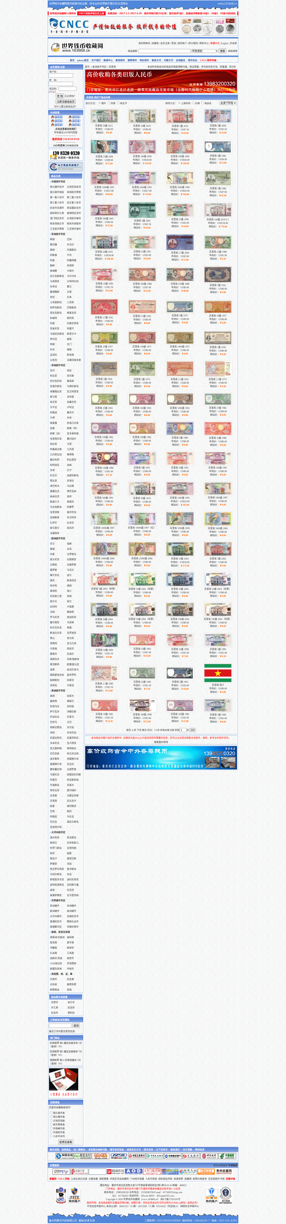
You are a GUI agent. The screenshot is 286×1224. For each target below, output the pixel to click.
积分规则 (193, 43)
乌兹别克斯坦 (57, 334)
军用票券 (71, 963)
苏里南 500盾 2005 (104, 218)
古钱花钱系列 (74, 187)
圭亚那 (53, 795)
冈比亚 (53, 444)
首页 (72, 60)
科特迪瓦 (54, 465)
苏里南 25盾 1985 (142, 682)
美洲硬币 (71, 911)
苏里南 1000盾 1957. (180, 346)
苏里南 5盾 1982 (218, 156)
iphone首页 (83, 60)
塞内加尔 (71, 438)
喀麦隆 (53, 423)
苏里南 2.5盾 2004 (180, 252)
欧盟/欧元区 (73, 664)
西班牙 (70, 648)
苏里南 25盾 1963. (104, 408)
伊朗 (52, 344)
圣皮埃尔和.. (56, 827)
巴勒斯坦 (71, 307)
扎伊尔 (53, 522)
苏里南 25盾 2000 (104, 156)
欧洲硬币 (54, 911)
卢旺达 (70, 407)
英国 (69, 596)
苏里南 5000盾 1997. (218, 497)
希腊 (69, 627)
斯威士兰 (54, 501)
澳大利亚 (54, 837)
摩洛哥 (70, 381)
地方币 (71, 1002)
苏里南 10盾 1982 (104, 714)
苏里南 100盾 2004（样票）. (218, 619)
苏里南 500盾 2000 (180, 156)
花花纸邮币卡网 (216, 1179)
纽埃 (52, 890)
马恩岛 (70, 685)
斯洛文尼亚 (56, 633)
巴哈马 (53, 722)
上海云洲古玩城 (79, 1179)
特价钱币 (144, 60)
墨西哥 (53, 701)
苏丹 (52, 370)
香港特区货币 (74, 213)
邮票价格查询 (200, 1179)
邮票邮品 (54, 989)
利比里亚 (71, 459)
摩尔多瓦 (54, 575)
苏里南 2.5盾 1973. (218, 379)
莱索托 (70, 501)
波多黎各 (54, 759)
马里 (69, 444)
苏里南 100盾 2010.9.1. (218, 219)
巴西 (52, 811)
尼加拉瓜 (54, 717)
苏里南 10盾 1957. (218, 315)
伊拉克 (53, 339)
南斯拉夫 (54, 659)
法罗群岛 (71, 554)
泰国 (52, 250)
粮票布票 (71, 984)
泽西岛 (53, 685)
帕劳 (52, 853)
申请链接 (232, 1165)
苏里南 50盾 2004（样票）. (142, 619)
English (224, 43)
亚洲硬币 (54, 905)
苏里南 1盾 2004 (142, 220)
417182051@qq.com (172, 1192)
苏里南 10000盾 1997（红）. (142, 527)
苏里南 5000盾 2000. (218, 528)
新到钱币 (120, 60)
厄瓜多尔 (71, 801)
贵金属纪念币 (74, 208)
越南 (69, 339)
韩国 (52, 239)
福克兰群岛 (73, 822)
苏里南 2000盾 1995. (142, 187)
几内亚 (70, 449)
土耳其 (70, 302)
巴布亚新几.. (73, 843)
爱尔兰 (53, 601)
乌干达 (53, 407)
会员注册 (165, 43)
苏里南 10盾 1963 (142, 649)
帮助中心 (204, 43)
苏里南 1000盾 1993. (180, 498)
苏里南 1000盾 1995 (104, 187)
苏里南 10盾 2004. (180, 558)
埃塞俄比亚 (56, 391)
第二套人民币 (74, 197)
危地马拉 (54, 706)
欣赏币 (54, 1002)
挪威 (52, 549)
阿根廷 (53, 816)
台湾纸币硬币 (74, 218)
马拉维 (70, 486)
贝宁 (69, 470)
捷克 (52, 580)
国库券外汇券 (57, 213)
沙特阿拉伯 (73, 281)
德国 (69, 585)
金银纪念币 (73, 916)
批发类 (53, 942)
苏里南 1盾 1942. (218, 347)
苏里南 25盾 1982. (218, 408)
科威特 (53, 318)
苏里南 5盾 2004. (218, 558)
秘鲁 (52, 806)
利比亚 (53, 376)
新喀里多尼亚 (57, 879)
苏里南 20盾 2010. (104, 252)
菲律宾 (70, 265)
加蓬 (52, 428)
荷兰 (69, 601)
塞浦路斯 (54, 292)
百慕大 (70, 785)
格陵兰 (70, 701)
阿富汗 (70, 328)
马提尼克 (54, 774)
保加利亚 (71, 617)
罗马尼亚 (54, 617)
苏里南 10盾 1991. (180, 467)
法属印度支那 (74, 360)
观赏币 (70, 958)
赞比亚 (53, 480)
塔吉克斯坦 (56, 313)
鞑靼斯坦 (54, 680)
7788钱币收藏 (137, 1179)
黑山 (52, 638)
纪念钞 (71, 1007)
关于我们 (96, 60)
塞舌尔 (70, 412)
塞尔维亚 (54, 622)
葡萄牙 (53, 654)
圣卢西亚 (71, 743)
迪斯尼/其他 (56, 958)
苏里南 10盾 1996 (104, 283)
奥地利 (53, 591)
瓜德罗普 (71, 769)
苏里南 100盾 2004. (180, 619)
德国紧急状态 (57, 675)
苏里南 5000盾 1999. (180, 187)
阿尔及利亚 (56, 381)
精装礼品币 (73, 921)
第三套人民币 (57, 202)
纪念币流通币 (57, 208)
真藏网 (187, 1179)
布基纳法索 (56, 449)
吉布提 (70, 396)
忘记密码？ (70, 96)
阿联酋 (53, 255)
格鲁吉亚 (71, 313)
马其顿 (70, 622)
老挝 (52, 297)
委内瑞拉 (71, 790)
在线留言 (180, 60)
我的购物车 (144, 43)
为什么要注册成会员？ (65, 106)
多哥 (52, 470)
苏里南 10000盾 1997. (104, 528)
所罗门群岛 (56, 848)
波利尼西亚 (73, 879)
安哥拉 (70, 480)
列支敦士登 (56, 596)
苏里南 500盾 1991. (104, 498)
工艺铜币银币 (74, 229)
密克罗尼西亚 (57, 869)
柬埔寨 (53, 271)
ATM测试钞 (56, 963)
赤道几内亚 (73, 423)
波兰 (69, 575)
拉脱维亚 (71, 559)
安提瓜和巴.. (56, 738)
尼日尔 (53, 475)
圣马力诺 (71, 643)
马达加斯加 (56, 507)
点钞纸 (53, 984)
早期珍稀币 (73, 926)
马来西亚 (54, 281)
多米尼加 (71, 732)
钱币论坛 (192, 60)
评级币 (70, 968)
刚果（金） (56, 433)
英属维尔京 (73, 759)
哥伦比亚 (54, 790)
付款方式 (168, 60)
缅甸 (69, 349)
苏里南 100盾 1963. (142, 408)
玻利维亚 (71, 806)
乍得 (52, 417)
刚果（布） (73, 428)
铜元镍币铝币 (57, 187)
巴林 (69, 239)
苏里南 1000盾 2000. (180, 528)
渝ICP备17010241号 (170, 1199)
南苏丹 (70, 528)
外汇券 (54, 1007)
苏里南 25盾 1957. (104, 346)
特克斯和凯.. (73, 780)
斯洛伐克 (71, 580)
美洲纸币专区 (99, 66)
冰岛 (69, 549)
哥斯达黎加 (56, 727)
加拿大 (70, 696)
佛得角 (70, 454)
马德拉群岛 (73, 386)
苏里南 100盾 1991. (218, 467)
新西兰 (53, 843)
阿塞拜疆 (71, 260)
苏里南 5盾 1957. (180, 315)
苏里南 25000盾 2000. (142, 558)
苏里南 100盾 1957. (142, 346)
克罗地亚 (71, 633)
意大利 (70, 638)
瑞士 (69, 591)
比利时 (53, 606)
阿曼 (52, 260)
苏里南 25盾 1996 (180, 219)
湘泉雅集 (104, 1179)
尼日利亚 (71, 517)
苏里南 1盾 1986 (218, 188)
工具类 (70, 953)
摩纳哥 (70, 612)
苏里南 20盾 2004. (180, 589)
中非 (69, 417)
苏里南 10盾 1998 (180, 649)
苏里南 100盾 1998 (142, 714)
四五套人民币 (74, 202)
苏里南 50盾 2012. (104, 125)
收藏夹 (155, 43)
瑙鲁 (69, 853)
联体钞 (70, 947)
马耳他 (53, 648)
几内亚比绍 (56, 454)
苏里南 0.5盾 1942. (142, 316)
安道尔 (70, 654)
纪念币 (54, 1013)
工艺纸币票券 (57, 229)
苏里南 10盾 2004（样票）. (142, 589)
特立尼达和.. (73, 753)
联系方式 (156, 60)
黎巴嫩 (53, 244)
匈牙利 (53, 585)
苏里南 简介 (218, 685)
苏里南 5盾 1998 (218, 714)
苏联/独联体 (73, 659)
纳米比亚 (54, 496)
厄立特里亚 (73, 391)
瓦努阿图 (71, 848)
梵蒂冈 (53, 643)
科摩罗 (70, 507)
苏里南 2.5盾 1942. (104, 317)
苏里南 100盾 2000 (142, 156)
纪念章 (70, 979)
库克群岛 (71, 837)
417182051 (123, 1195)
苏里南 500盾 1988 (142, 284)
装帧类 (70, 937)
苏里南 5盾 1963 (180, 682)
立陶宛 (53, 564)
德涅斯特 (54, 664)
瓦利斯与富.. (73, 885)
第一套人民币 (57, 197)
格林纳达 (71, 748)
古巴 (69, 722)
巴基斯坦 (71, 250)
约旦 (52, 349)
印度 (52, 323)
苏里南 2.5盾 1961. (180, 379)
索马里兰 (54, 528)
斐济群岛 (71, 869)
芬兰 (52, 543)
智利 (69, 811)
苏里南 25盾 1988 (218, 252)
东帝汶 (53, 286)
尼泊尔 (70, 244)
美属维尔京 (56, 764)
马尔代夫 (71, 276)
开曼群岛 (54, 785)
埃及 (69, 370)
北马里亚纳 (73, 895)
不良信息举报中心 (96, 1206)
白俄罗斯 (71, 564)
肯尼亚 (53, 402)
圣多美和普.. (73, 433)
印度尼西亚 (73, 323)
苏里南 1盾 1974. (142, 379)
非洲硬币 (71, 905)
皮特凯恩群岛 (57, 885)
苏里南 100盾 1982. (104, 437)
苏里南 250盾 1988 (180, 284)
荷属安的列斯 (74, 774)
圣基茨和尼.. (73, 738)
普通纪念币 (56, 921)
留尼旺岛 (71, 512)
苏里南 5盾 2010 (180, 126)
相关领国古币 (57, 223)
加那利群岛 (73, 475)
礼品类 (53, 953)
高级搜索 (232, 51)
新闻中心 (108, 60)
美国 (52, 696)
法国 (52, 612)
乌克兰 (70, 570)
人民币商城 (151, 1179)
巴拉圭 (53, 822)
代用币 (53, 979)
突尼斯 (70, 376)
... (68, 533)
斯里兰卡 (71, 334)
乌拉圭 (70, 816)
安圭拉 (70, 764)
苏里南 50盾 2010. (142, 498)
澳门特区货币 (57, 218)
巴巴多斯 (54, 753)
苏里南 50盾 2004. (104, 619)
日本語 (233, 43)
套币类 (70, 942)
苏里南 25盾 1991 (142, 251)
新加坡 (70, 355)
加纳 (69, 465)
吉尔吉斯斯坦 (57, 276)
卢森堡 (70, 606)
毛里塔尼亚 (56, 438)
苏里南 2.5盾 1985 (104, 683)
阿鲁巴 (53, 780)
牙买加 (70, 727)
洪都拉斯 (71, 711)
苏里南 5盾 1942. (218, 285)
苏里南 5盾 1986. (180, 438)
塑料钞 (71, 1013)
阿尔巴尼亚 (56, 627)
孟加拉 (53, 355)
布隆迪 (53, 412)
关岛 (69, 874)
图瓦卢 (53, 858)
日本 (69, 297)
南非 (69, 496)
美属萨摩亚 (56, 895)
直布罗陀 (71, 675)
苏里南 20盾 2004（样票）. (218, 589)
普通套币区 (56, 926)
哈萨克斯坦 (56, 307)
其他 (69, 989)
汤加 (69, 864)
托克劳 (70, 890)
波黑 (52, 669)
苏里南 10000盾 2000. (104, 558)
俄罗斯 (53, 570)
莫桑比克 (54, 491)
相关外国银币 (74, 223)
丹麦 (52, 554)
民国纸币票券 (74, 192)
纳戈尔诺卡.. (73, 669)
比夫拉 (70, 522)
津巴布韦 (54, 486)
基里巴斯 (71, 858)
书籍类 (53, 947)
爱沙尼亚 (54, 559)
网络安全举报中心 (189, 1206)
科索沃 (70, 680)
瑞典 (69, 543)
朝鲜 (52, 265)
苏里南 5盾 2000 (218, 125)
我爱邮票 (178, 1179)
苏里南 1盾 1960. (104, 379)
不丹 (69, 255)
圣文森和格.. (56, 748)
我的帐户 (182, 43)
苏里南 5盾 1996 (218, 649)
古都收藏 (93, 1179)
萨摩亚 (53, 864)
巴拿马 (70, 717)
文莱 (69, 292)
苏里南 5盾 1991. (142, 467)
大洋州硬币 (56, 916)
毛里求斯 (54, 512)
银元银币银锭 (57, 192)
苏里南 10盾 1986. (218, 438)
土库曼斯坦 (56, 302)
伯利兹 (70, 706)
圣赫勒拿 (54, 517)
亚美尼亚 (54, 328)
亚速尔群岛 (56, 386)
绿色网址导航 (165, 1179)
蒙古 (69, 286)
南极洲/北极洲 (57, 937)
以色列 (53, 360)
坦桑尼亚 (71, 402)
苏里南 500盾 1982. (142, 437)
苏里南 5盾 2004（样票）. (104, 589)
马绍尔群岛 (56, 874)
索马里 (53, 396)
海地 (52, 732)
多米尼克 (54, 743)
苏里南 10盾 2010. (142, 126)
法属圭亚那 (73, 795)
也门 (69, 344)
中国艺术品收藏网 (119, 1179)
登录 (173, 43)
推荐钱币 (132, 60)
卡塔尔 (70, 271)
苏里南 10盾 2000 (104, 650)
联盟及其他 (56, 968)
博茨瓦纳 (71, 491)
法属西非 (54, 533)
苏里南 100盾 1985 (180, 714)
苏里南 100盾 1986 (104, 468)
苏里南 (53, 801)
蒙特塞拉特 (56, 769)
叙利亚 (70, 318)
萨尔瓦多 (54, 711)
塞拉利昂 (54, 459)
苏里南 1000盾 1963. (180, 408)
